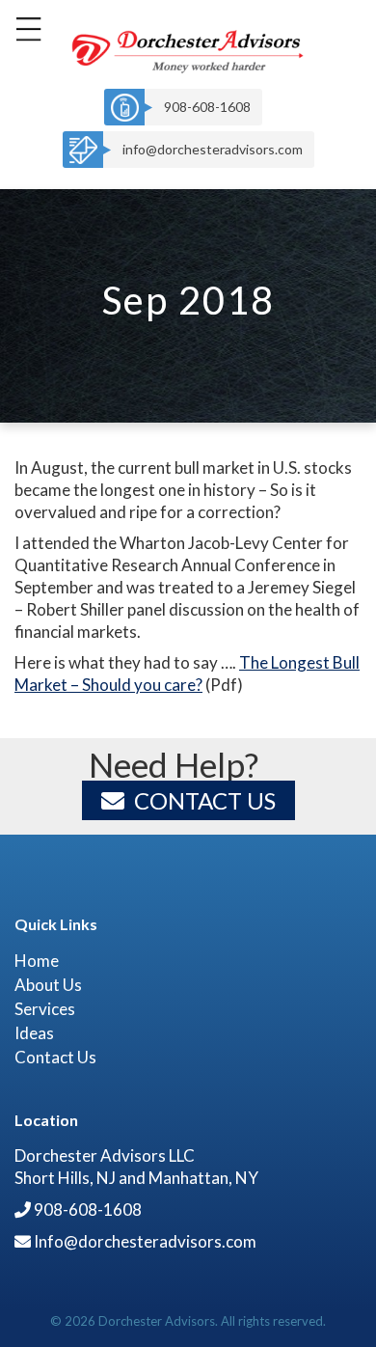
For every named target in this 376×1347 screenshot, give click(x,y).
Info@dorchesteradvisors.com (145, 1241)
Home (36, 960)
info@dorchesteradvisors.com (212, 149)
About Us (48, 985)
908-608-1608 (207, 106)
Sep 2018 (188, 300)
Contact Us (205, 800)
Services (44, 1009)
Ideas (34, 1033)
